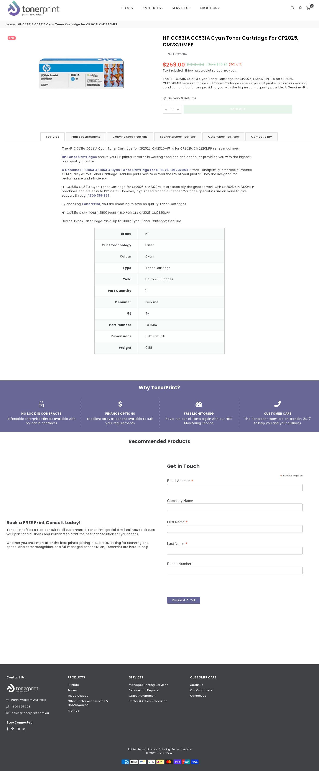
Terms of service (181, 749)
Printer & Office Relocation (148, 701)
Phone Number (179, 564)
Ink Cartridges (78, 696)
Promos (73, 711)
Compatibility (261, 137)
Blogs (127, 7)
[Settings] (300, 8)
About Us (208, 7)
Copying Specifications (130, 137)
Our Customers (201, 690)
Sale (12, 38)
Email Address (180, 480)
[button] (308, 8)
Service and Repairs (143, 690)
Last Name (177, 543)
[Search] (293, 8)
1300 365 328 (21, 706)
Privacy (152, 749)
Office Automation (142, 696)
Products (151, 7)
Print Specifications (85, 137)
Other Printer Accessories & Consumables (88, 703)
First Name (177, 522)
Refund (142, 749)
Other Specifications (223, 137)
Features (52, 137)
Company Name (180, 501)
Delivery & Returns (181, 98)
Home (11, 24)
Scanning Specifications (178, 137)
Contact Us (198, 696)
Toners (73, 690)
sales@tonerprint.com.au (30, 713)
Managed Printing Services (148, 685)
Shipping (191, 70)
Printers (73, 685)
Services (180, 7)
